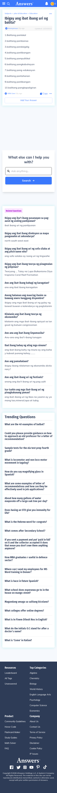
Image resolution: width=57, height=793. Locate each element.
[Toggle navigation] (3, 3)
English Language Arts (40, 694)
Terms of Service (37, 732)
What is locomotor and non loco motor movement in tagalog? (26, 461)
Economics (35, 710)
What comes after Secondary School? (25, 530)
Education (34, 13)
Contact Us (35, 727)
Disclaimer (34, 743)
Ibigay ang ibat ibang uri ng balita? (26, 20)
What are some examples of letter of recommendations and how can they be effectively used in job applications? (26, 486)
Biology (33, 683)
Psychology (35, 700)
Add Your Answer (28, 100)
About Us (34, 721)
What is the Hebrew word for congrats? (26, 521)
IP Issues (34, 754)
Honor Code (10, 727)
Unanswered (11, 683)
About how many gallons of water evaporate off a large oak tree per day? (26, 500)
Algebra (33, 673)
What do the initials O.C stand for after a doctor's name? (27, 630)
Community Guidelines (15, 721)
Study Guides (11, 737)
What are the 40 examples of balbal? (25, 424)
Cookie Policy (36, 748)
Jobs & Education (20, 13)
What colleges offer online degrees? (24, 610)
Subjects (8, 13)
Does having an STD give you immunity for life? (27, 511)
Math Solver (10, 743)
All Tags (8, 678)
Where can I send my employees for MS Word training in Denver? (26, 571)
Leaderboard (11, 673)
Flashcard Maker (12, 732)
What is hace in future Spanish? (21, 581)
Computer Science (38, 705)
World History (36, 689)
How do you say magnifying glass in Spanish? (24, 473)
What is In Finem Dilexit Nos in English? (26, 619)
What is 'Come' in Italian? (18, 640)
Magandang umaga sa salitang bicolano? (27, 601)
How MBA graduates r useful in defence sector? (26, 559)
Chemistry (34, 678)
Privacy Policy (36, 737)
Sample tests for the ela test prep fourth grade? (27, 449)
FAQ (7, 748)
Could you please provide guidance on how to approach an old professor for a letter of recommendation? (28, 436)
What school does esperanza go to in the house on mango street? (27, 591)
